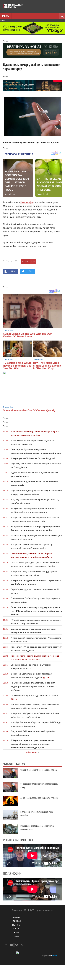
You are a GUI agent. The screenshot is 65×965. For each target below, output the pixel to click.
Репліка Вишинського (19, 840)
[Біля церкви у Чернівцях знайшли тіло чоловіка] (10, 815)
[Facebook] (6, 945)
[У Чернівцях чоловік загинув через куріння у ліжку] (10, 787)
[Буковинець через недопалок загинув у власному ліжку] (10, 829)
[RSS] (22, 945)
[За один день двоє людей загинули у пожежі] (10, 801)
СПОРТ (16, 929)
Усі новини (31, 752)
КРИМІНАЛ (16, 921)
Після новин (12, 873)
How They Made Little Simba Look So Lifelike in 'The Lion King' (47, 365)
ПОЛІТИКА (16, 917)
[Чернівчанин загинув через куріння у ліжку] (10, 773)
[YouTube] (11, 945)
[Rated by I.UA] (22, 955)
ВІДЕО (16, 933)
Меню (5, 15)
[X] (16, 945)
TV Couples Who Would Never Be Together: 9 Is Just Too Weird (17, 365)
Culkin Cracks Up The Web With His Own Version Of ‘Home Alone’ (27, 335)
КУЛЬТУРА (16, 925)
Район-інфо (26, 202)
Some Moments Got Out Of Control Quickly (29, 410)
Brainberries (8, 330)
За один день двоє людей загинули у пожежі (39, 797)
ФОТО (16, 936)
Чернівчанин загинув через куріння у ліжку (38, 769)
